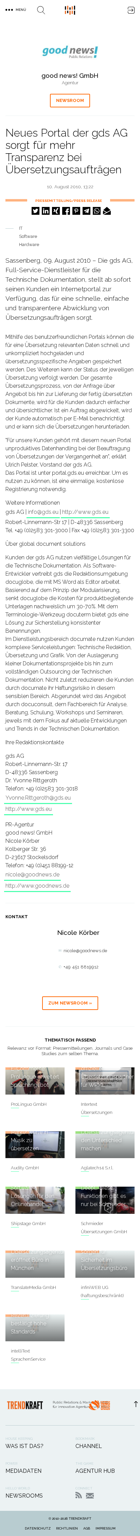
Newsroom (70, 100)
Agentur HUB (95, 1471)
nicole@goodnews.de (32, 874)
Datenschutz (38, 1528)
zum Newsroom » (70, 1003)
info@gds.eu (43, 512)
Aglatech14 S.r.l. (97, 1167)
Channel (88, 1446)
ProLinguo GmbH (29, 1104)
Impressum (105, 1528)
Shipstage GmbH (28, 1223)
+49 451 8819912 (81, 967)
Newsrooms (24, 1496)
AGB (86, 1528)
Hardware (29, 244)
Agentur (70, 82)
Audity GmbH (25, 1167)
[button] (35, 211)
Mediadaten (23, 1471)
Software (28, 236)
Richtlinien (67, 1528)
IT (20, 228)
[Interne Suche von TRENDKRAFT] (41, 10)
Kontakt (90, 1496)
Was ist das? (24, 1446)
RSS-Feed (78, 1495)
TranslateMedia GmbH (33, 1287)
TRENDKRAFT (80, 1518)
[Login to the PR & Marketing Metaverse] (131, 10)
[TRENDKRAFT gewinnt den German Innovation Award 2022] (99, 1407)
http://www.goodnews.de (37, 886)
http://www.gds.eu (85, 512)
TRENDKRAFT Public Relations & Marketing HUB (70, 10)
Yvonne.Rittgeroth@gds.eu (38, 798)
